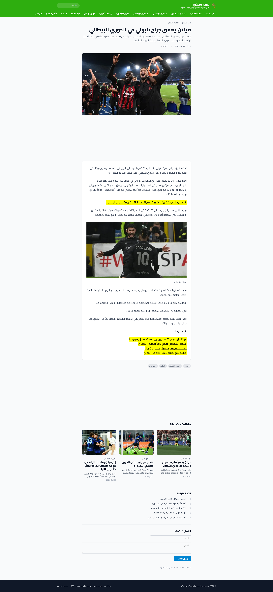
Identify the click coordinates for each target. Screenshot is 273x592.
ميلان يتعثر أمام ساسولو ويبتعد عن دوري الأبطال (176, 464)
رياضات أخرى (105, 13)
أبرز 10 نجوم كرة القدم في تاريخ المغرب (169, 512)
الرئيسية (210, 13)
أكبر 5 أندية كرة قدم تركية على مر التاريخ (169, 503)
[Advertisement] (136, 138)
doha (189, 46)
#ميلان (163, 366)
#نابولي (187, 366)
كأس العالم (51, 13)
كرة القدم (75, 13)
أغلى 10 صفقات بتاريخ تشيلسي (173, 499)
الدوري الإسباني (159, 13)
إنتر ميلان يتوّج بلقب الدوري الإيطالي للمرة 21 (138, 464)
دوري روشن (89, 13)
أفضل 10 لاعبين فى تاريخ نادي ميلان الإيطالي (167, 517)
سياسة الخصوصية (83, 586)
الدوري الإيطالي (140, 13)
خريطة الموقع (62, 586)
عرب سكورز (186, 23)
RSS (72, 586)
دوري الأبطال (122, 13)
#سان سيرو (153, 366)
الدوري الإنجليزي (178, 13)
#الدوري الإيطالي (175, 366)
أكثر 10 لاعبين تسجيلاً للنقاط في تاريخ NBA (168, 508)
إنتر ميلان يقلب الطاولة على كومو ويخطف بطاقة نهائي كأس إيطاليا (100, 466)
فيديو (64, 13)
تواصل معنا (97, 586)
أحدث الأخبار (196, 13)
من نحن (38, 13)
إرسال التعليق (182, 559)
